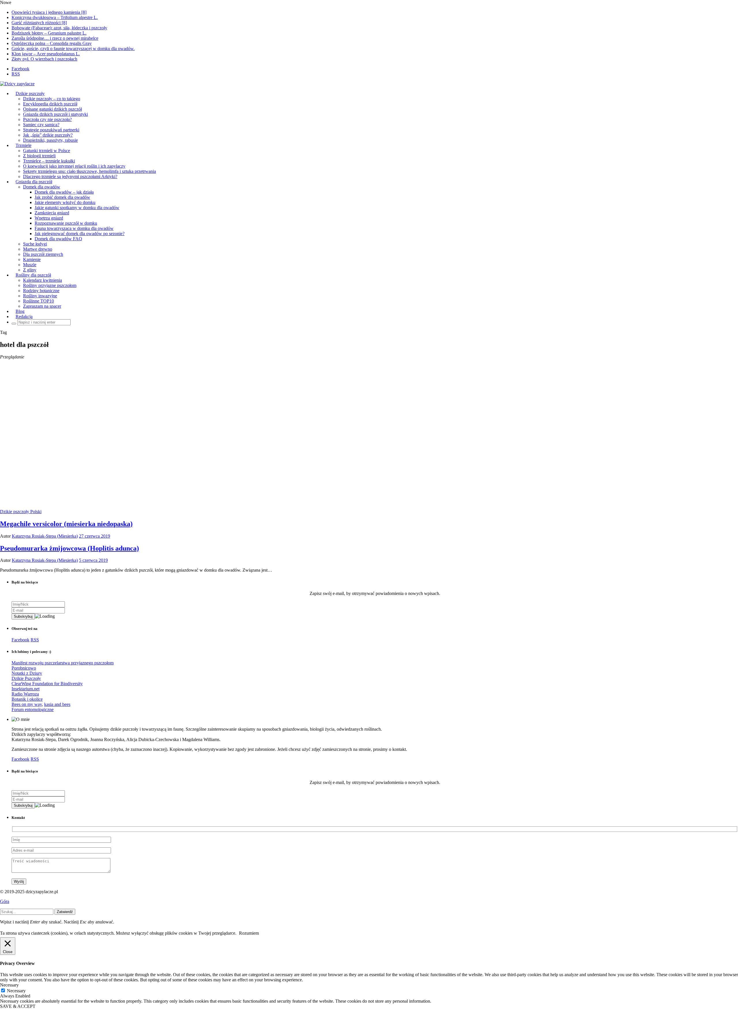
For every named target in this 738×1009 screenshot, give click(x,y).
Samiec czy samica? (41, 124)
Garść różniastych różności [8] (39, 22)
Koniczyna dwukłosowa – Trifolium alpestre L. (55, 17)
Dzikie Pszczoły (26, 678)
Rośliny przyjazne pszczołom (49, 285)
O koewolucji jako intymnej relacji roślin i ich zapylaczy (74, 166)
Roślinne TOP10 (38, 300)
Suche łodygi (35, 243)
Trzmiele (23, 145)
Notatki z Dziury (27, 673)
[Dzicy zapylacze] (17, 83)
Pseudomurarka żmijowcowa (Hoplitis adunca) (69, 548)
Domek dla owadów (41, 186)
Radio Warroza (25, 693)
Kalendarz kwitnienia (42, 280)
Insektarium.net (25, 688)
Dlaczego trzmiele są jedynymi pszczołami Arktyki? (70, 176)
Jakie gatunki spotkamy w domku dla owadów (77, 207)
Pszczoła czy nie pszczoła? (47, 119)
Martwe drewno (37, 249)
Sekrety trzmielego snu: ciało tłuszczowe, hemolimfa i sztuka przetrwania (89, 171)
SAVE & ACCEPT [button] (17, 1006)
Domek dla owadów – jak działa (64, 192)
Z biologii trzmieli (39, 155)
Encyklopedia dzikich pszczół (50, 103)
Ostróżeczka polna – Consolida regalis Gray (52, 43)
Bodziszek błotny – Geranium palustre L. (49, 33)
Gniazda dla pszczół (34, 181)
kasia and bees (57, 704)
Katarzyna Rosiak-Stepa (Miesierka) (45, 536)
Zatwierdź (65, 912)
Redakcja (24, 316)
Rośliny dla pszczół (33, 275)
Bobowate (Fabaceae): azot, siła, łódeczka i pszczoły (59, 27)
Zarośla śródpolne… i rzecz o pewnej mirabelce (55, 38)
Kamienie (32, 259)
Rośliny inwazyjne (40, 295)
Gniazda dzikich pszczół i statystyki (55, 114)
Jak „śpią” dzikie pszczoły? (48, 135)
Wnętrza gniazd (49, 218)
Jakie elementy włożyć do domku (65, 202)
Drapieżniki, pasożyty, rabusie (50, 140)
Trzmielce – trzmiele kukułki (49, 160)
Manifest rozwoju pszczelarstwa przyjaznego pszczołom (63, 662)
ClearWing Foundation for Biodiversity (47, 683)
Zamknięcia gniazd (52, 212)
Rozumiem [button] (249, 933)
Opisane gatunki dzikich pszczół (52, 109)
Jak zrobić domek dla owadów (62, 197)
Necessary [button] (9, 984)
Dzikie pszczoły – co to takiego (51, 98)
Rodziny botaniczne (41, 290)
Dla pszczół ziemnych (43, 254)
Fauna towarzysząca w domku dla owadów (74, 228)
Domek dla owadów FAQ (58, 238)
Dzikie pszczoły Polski (21, 511)
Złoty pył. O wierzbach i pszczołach (44, 58)
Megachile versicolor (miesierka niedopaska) (66, 524)
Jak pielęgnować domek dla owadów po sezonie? (80, 233)
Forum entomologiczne (33, 709)
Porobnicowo (24, 668)
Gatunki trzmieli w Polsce (46, 150)
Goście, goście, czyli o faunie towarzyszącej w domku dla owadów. (73, 48)
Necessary (16, 990)
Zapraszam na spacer (42, 306)
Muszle (29, 264)
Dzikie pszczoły (30, 93)
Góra (4, 901)
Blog (20, 311)
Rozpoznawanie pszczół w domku (66, 223)
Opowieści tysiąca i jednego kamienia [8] (49, 12)
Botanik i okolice (27, 699)
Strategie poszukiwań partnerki (51, 129)
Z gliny (29, 269)
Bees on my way (27, 704)
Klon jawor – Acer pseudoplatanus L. (46, 53)
